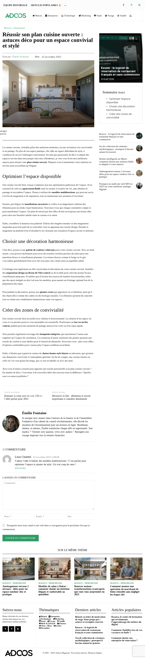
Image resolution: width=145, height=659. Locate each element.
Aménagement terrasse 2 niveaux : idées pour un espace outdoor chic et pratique (116, 174)
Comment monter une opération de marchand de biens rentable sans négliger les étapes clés (125, 590)
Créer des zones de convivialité (119, 115)
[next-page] (136, 39)
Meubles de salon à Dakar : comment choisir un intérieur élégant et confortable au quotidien (54, 590)
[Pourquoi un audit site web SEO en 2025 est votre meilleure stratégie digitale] (139, 185)
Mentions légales (95, 653)
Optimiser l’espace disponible (118, 100)
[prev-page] (130, 39)
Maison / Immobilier (14, 28)
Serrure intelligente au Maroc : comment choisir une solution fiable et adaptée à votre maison (116, 161)
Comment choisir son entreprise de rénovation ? (124, 639)
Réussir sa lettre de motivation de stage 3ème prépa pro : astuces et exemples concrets (90, 619)
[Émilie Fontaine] (10, 424)
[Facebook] (123, 5)
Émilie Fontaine (20, 56)
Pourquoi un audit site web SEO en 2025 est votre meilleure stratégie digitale (115, 186)
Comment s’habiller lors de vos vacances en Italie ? (126, 631)
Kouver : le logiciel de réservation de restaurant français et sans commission (120, 71)
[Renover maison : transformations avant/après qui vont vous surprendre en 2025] (90, 569)
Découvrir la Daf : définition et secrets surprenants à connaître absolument (71, 397)
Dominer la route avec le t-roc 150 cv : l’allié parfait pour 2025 (23, 397)
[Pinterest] (131, 5)
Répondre (20, 468)
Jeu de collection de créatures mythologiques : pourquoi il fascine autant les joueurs (116, 149)
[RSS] (139, 5)
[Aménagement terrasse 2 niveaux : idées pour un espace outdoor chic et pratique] (139, 173)
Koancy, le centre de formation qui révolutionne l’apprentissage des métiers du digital (126, 620)
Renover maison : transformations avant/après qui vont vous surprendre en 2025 (89, 590)
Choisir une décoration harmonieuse (120, 108)
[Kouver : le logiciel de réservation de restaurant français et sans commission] (121, 58)
